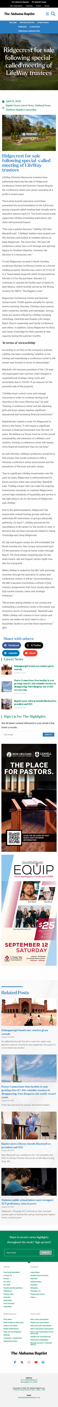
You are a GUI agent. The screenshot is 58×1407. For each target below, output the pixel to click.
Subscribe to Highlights (39, 1340)
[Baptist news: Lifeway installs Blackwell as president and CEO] (6, 704)
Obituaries (34, 1288)
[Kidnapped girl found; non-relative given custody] (6, 669)
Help (38, 1390)
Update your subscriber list (40, 1337)
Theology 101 (35, 1291)
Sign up (48, 735)
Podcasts (33, 1285)
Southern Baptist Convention (21, 110)
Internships (8, 1300)
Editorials (33, 1279)
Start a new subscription (39, 1319)
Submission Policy (10, 1341)
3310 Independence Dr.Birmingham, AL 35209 (29, 1381)
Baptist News (13, 105)
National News (42, 105)
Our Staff (7, 1285)
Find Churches (9, 1304)
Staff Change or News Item (14, 1323)
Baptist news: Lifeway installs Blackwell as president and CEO (35, 702)
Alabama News (36, 1282)
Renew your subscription (39, 1323)
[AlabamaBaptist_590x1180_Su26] (29, 910)
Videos (33, 1297)
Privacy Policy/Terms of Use (23, 1390)
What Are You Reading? (12, 1332)
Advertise (7, 1297)
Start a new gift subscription (41, 1326)
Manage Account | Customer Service (41, 1344)
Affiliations (8, 1291)
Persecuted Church (37, 1294)
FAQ (43, 1390)
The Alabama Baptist (20, 2)
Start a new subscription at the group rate (41, 1333)
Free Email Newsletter (29, 31)
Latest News (43, 23)
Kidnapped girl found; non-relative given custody (34, 667)
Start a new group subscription (41, 1329)
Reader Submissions (11, 1329)
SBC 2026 (13, 23)
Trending (22, 27)
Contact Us (8, 1275)
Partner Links (8, 1294)
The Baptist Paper (39, 2)
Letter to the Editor (10, 1326)
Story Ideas (8, 1319)
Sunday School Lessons (39, 1275)
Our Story (7, 1282)
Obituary (7, 1335)
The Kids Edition (26, 23)
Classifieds (34, 27)
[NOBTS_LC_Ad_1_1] (29, 798)
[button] (53, 14)
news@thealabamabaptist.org (29, 1397)
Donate (6, 1279)
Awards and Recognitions (13, 1288)
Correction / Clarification (13, 1338)
